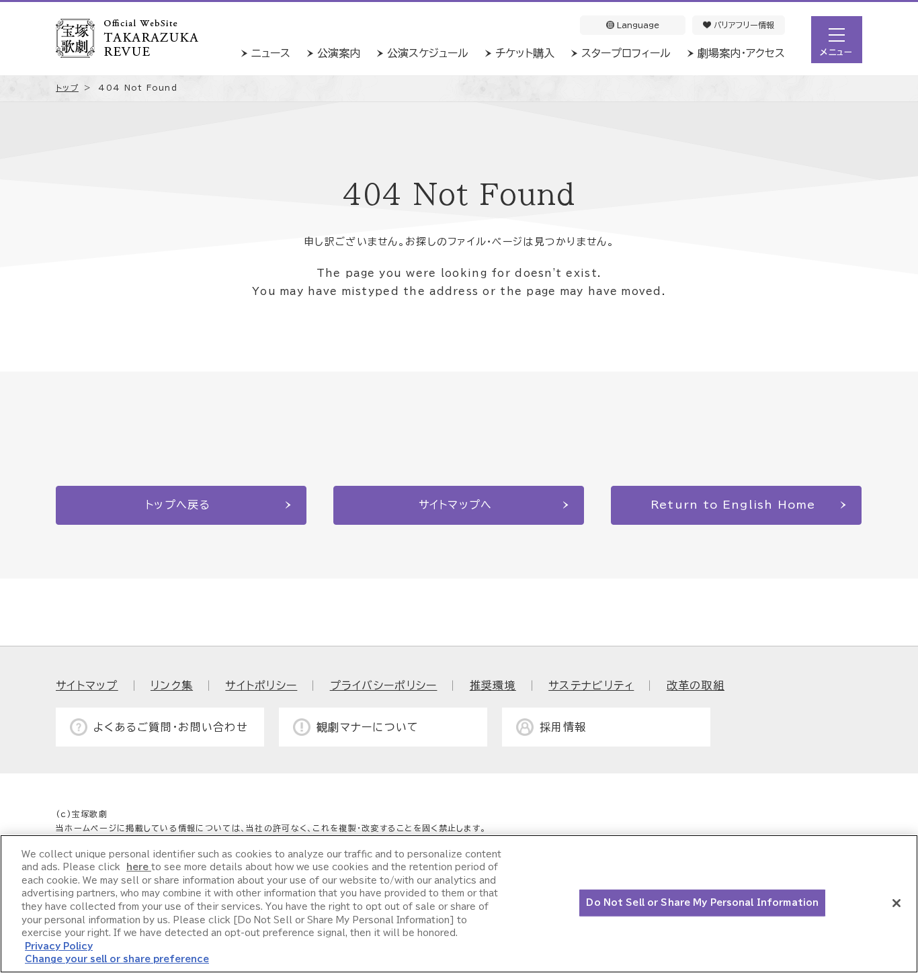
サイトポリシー (261, 685)
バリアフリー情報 (742, 25)
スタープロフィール (626, 53)
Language (636, 25)
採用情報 (563, 727)
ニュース (270, 53)
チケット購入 (524, 53)
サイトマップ (87, 685)
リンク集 (172, 685)
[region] (459, 904)
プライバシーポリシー (383, 685)
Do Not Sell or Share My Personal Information (702, 902)
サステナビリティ (591, 685)
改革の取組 (695, 685)
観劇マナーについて (368, 727)
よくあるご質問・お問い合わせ (170, 727)
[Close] (896, 903)
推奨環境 (493, 685)
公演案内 (338, 53)
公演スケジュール (427, 53)
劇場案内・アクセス (741, 53)
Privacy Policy (59, 946)
